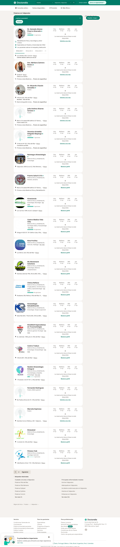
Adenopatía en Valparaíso (69, 485)
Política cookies (18, 530)
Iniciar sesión (83, 3)
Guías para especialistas (68, 528)
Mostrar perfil (65, 166)
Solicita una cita (65, 41)
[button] (80, 18)
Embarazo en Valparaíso (69, 494)
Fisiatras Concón (20, 494)
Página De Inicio (18, 504)
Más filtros (66, 8)
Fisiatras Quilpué (20, 488)
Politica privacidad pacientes (22, 526)
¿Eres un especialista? (97, 3)
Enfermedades (41, 532)
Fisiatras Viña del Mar (21, 482)
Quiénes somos (18, 532)
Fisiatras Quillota (20, 491)
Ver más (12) (65, 497)
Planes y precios (66, 522)
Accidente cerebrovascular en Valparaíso (74, 488)
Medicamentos (42, 528)
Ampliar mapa (92, 18)
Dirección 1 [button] (19, 51)
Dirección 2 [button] (29, 51)
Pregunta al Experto (43, 526)
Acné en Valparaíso (67, 482)
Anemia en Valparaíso (68, 491)
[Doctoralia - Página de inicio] (24, 2)
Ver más (30, 227)
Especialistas (41, 522)
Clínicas (39, 524)
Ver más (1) (18, 497)
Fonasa (19, 22)
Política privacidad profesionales (24, 528)
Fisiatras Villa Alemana (22, 485)
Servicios (40, 530)
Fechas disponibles (38, 8)
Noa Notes (66, 526)
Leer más (20, 543)
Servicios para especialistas (69, 524)
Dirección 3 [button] (38, 51)
